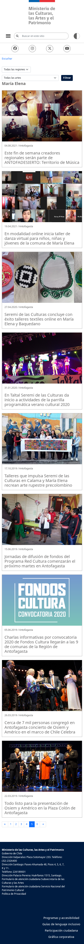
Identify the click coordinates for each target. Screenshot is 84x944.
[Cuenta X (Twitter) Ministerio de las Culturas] (49, 48)
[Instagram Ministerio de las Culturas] (32, 48)
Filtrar (67, 77)
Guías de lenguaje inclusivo (61, 924)
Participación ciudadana (61, 930)
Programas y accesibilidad (61, 918)
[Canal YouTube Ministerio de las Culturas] (67, 48)
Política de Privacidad (14, 893)
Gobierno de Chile (12, 853)
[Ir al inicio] (42, 12)
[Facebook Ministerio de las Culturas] (15, 48)
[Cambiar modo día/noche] (77, 35)
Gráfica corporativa (61, 937)
